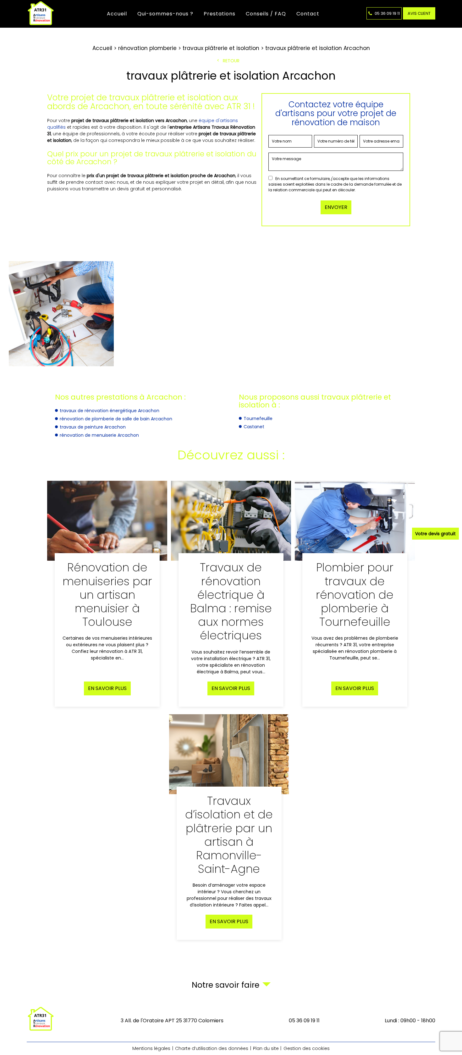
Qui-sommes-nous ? (165, 13)
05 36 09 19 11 (387, 13)
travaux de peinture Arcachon (93, 427)
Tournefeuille (258, 418)
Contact (307, 13)
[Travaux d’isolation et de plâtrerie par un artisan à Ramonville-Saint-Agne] (229, 827)
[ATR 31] (41, 14)
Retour (231, 61)
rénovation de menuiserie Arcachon (99, 435)
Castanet (254, 427)
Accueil (117, 13)
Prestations (219, 13)
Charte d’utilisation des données (211, 1048)
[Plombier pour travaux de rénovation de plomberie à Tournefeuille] (355, 594)
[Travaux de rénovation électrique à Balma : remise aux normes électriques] (231, 594)
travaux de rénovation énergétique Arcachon (109, 410)
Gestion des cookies (306, 1048)
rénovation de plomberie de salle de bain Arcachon (116, 419)
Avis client (419, 13)
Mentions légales (151, 1048)
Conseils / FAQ (266, 13)
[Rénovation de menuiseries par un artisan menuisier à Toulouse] (107, 594)
